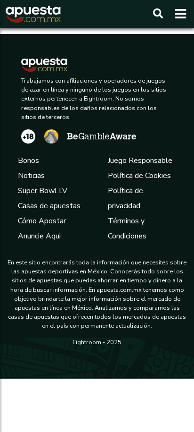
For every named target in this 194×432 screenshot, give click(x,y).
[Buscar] (158, 14)
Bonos (28, 160)
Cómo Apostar (42, 221)
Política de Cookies (139, 175)
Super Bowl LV (42, 191)
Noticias (31, 175)
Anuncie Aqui (39, 236)
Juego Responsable (140, 160)
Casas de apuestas (49, 206)
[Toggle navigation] (177, 14)
